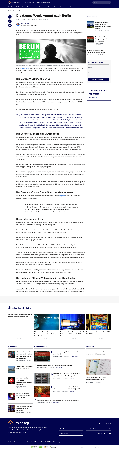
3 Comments (56, 402)
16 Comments (74, 356)
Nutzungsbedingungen (20, 442)
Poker (23, 7)
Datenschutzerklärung (32, 442)
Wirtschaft (59, 7)
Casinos (18, 7)
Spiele (29, 7)
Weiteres (71, 7)
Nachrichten (11, 11)
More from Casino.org (97, 79)
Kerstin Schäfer (20, 360)
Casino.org (92, 447)
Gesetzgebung (42, 7)
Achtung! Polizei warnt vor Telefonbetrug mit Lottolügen (54, 365)
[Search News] (108, 2)
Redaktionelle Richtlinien (46, 442)
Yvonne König (25, 23)
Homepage (94, 424)
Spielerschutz (51, 7)
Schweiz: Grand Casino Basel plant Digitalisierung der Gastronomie (58, 400)
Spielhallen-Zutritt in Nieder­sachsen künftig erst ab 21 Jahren (23, 396)
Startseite (10, 442)
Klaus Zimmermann (99, 43)
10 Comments (59, 367)
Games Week (24, 68)
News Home (11, 7)
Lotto (65, 7)
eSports (62, 196)
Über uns (101, 424)
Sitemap (55, 442)
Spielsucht (61, 442)
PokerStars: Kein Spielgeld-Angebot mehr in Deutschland (102, 39)
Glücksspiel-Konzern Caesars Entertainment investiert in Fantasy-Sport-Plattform (45, 334)
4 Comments (72, 378)
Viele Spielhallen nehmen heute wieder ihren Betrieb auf (24, 408)
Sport (33, 7)
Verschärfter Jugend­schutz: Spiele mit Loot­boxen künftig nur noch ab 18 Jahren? (72, 334)
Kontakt (108, 424)
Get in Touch (92, 97)
